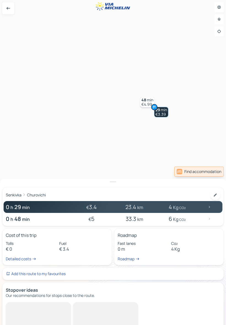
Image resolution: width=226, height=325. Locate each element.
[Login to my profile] (219, 7)
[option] (29, 306)
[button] (161, 112)
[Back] (8, 8)
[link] (199, 172)
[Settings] (219, 19)
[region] (113, 162)
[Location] (219, 31)
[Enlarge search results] (113, 182)
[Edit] (215, 195)
